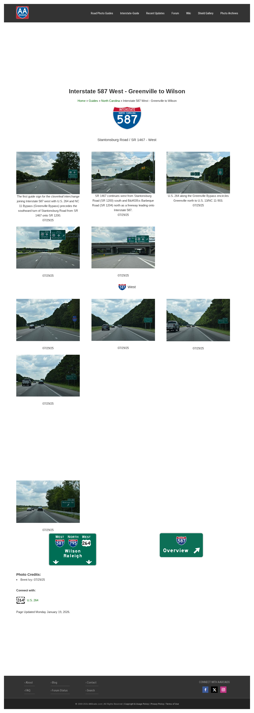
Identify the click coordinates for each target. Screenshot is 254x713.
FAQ (28, 690)
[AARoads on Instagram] (223, 689)
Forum (175, 13)
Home (82, 100)
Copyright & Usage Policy (136, 704)
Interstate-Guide (129, 13)
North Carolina (110, 100)
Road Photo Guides (102, 13)
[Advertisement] (127, 56)
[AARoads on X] (214, 689)
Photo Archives (229, 13)
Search (91, 690)
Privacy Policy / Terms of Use (165, 704)
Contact (91, 682)
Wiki (188, 13)
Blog (54, 682)
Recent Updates (155, 13)
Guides (93, 100)
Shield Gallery (205, 13)
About (29, 682)
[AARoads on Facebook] (205, 689)
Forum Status (60, 690)
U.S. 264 (32, 600)
